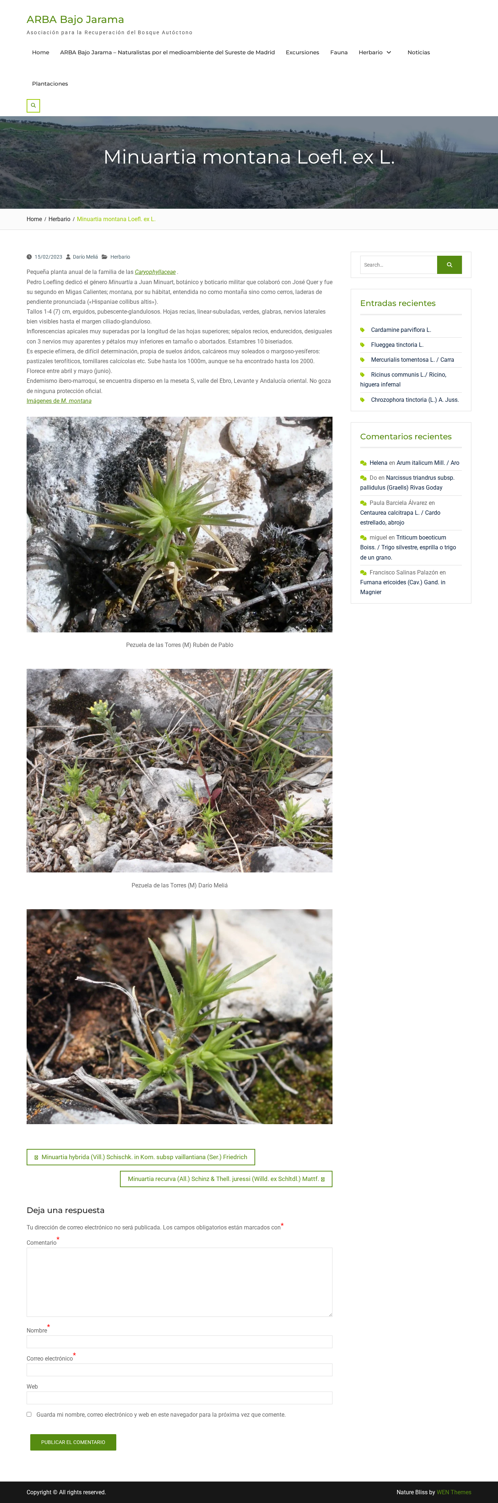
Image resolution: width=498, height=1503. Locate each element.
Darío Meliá (85, 257)
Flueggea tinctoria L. (397, 344)
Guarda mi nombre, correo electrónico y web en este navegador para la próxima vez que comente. (161, 1414)
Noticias (419, 52)
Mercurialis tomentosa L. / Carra (412, 359)
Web (32, 1386)
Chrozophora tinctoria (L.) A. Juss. (415, 399)
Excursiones (302, 52)
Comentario (42, 1242)
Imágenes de (59, 400)
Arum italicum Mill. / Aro (428, 462)
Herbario (371, 52)
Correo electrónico (50, 1358)
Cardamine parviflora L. (401, 329)
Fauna (339, 52)
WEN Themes (454, 1492)
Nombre (37, 1330)
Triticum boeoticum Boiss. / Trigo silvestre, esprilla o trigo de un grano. (408, 547)
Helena (379, 462)
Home (40, 52)
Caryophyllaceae (155, 271)
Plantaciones (50, 83)
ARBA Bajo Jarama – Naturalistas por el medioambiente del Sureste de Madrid (167, 52)
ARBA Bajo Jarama (75, 19)
